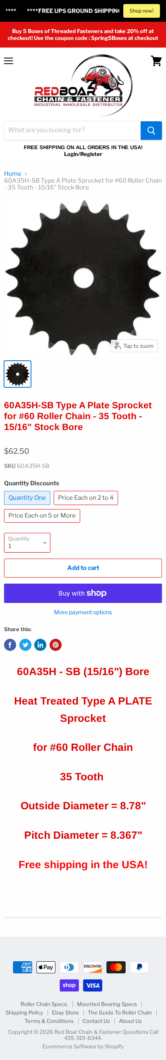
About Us (130, 1021)
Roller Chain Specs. (44, 1004)
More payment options (83, 612)
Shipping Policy (24, 1012)
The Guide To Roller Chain (120, 1012)
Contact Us (96, 1021)
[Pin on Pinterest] (56, 645)
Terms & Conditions (49, 1021)
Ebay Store (65, 1012)
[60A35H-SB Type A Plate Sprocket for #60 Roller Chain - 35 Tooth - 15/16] (17, 374)
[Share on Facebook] (10, 645)
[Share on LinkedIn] (40, 645)
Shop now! (142, 11)
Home (12, 173)
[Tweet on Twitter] (25, 645)
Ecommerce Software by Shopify (83, 1046)
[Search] (151, 130)
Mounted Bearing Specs (107, 1004)
